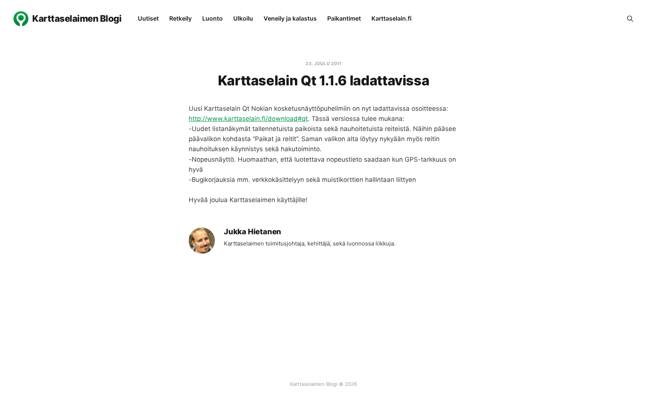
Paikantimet (344, 18)
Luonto (212, 18)
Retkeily (180, 18)
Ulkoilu (243, 18)
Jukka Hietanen (252, 232)
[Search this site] (630, 18)
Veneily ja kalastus (290, 18)
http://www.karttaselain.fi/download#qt (248, 118)
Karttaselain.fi (391, 18)
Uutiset (148, 18)
